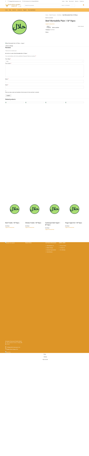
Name (7, 79)
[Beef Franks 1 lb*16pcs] (14, 150)
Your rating (8, 59)
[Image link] (14, 291)
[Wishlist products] (80, 5)
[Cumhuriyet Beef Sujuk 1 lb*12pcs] (54, 150)
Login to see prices (50, 23)
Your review (8, 63)
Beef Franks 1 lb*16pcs (12, 223)
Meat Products (52, 15)
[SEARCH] (73, 5)
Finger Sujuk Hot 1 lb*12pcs (73, 223)
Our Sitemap (62, 249)
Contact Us (62, 247)
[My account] (78, 5)
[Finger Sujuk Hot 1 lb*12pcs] (74, 150)
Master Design (50, 247)
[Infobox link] (14, 1)
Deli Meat (59, 15)
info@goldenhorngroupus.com (13, 347)
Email (6, 84)
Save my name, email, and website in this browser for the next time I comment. (22, 92)
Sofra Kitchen (50, 252)
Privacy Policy (63, 245)
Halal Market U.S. (50, 245)
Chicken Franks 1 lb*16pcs (33, 223)
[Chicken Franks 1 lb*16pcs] (34, 150)
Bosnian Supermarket (51, 249)
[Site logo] (13, 5)
